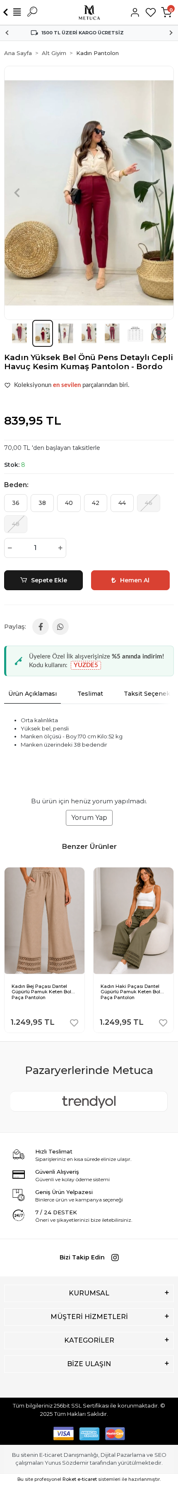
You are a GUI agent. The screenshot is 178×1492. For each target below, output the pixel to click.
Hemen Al (134, 580)
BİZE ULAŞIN (89, 1364)
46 (148, 503)
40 (69, 503)
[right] (169, 944)
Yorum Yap (89, 818)
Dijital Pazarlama (123, 1454)
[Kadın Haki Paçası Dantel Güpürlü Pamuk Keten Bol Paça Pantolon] (133, 873)
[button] (17, 193)
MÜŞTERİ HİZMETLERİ (89, 1317)
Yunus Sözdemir (67, 1462)
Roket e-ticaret (80, 1479)
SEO (160, 1454)
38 (42, 503)
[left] (9, 944)
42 (95, 503)
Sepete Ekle (49, 580)
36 (15, 503)
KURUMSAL (89, 1293)
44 (122, 503)
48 (15, 524)
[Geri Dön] (7, 12)
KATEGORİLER (89, 1340)
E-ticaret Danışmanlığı (68, 1454)
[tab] (32, 694)
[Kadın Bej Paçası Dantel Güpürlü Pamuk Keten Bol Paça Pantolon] (44, 873)
